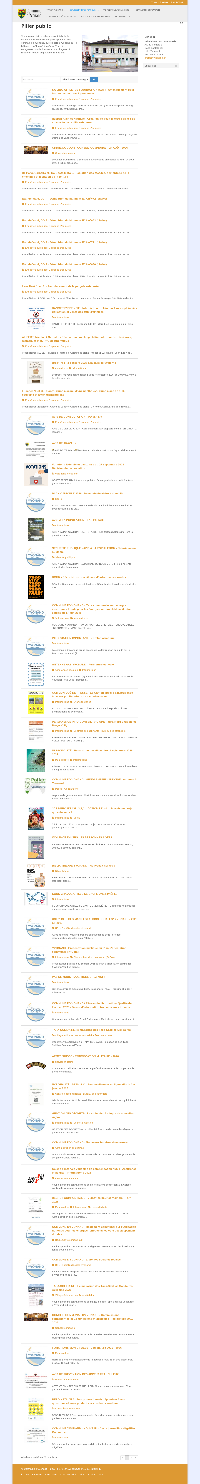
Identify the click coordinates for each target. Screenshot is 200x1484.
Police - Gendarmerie (67, 788)
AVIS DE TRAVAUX (64, 443)
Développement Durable (148, 10)
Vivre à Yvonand (55, 10)
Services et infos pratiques (83, 10)
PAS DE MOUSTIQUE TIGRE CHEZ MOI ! (78, 976)
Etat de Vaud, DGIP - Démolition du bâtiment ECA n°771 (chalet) (64, 242)
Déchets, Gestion (83, 1122)
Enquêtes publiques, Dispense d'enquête (78, 99)
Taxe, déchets (99, 1207)
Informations (62, 317)
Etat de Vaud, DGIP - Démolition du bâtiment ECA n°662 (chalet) (64, 220)
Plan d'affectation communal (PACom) (94, 957)
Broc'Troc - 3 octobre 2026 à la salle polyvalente (84, 362)
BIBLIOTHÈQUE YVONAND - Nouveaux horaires (83, 865)
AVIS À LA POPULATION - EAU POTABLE (79, 520)
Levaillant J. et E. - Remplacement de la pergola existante (60, 286)
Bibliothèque (62, 871)
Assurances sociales (66, 670)
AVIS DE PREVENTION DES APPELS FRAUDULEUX (85, 1374)
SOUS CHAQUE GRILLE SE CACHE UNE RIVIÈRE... (85, 893)
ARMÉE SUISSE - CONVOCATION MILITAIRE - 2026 (85, 1056)
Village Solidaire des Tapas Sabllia (74, 1035)
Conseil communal (65, 153)
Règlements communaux (68, 1240)
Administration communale (70, 1147)
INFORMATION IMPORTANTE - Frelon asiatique (83, 638)
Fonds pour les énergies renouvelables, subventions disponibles (79, 16)
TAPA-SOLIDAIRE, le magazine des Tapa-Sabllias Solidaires (91, 1029)
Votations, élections (66, 473)
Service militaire (64, 1061)
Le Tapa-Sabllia (122, 16)
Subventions (62, 618)
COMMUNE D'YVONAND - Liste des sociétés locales (86, 1259)
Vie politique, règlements (116, 10)
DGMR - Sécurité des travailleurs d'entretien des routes (89, 577)
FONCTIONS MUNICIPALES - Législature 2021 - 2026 (87, 1347)
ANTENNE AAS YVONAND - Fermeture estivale (83, 664)
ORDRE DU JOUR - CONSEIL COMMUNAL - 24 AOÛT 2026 (90, 147)
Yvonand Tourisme (159, 2)
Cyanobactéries (82, 701)
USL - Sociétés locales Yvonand (73, 928)
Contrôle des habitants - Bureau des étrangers (99, 730)
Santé (58, 499)
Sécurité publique (65, 557)
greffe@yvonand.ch (155, 57)
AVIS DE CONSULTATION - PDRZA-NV (77, 416)
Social (76, 817)
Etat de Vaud (177, 2)
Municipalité (62, 759)
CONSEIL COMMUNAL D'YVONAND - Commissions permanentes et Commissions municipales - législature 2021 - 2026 (93, 1318)
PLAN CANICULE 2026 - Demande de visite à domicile (87, 493)
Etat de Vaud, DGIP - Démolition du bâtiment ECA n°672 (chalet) (64, 198)
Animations (61, 368)
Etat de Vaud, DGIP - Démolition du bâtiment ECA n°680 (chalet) (64, 264)
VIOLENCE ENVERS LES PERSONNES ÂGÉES (82, 837)
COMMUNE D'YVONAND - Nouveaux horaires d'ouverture (90, 1142)
